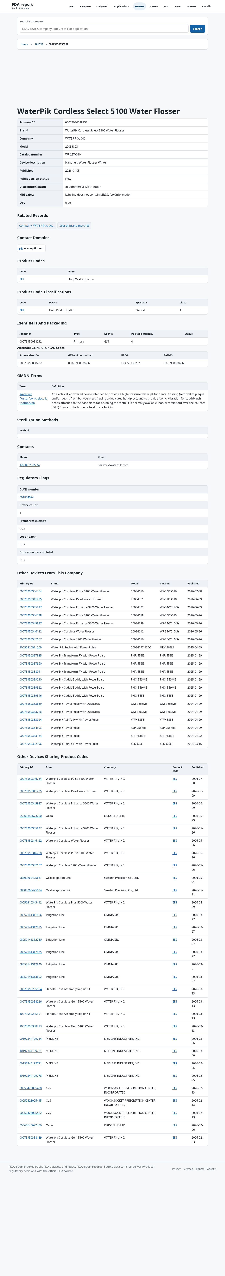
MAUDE (191, 6)
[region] (112, 275)
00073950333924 (31, 720)
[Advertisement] (112, 78)
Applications (122, 6)
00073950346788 (31, 615)
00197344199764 (31, 1039)
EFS (22, 279)
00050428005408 (31, 1088)
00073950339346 (31, 696)
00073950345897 (31, 623)
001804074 (27, 497)
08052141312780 (31, 940)
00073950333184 (31, 736)
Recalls (206, 6)
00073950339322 (31, 687)
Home (24, 44)
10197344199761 (31, 1051)
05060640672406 (31, 1125)
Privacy (176, 1168)
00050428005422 (31, 1113)
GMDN (154, 6)
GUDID (139, 6)
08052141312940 (31, 964)
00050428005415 (31, 1100)
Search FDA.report (31, 21)
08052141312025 (31, 927)
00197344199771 (31, 1063)
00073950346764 (31, 591)
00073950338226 (31, 1001)
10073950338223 (31, 1026)
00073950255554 (31, 989)
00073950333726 (31, 712)
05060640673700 (31, 816)
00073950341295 (31, 599)
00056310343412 (31, 902)
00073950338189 (31, 1137)
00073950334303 (31, 728)
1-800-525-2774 (30, 465)
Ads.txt (211, 1168)
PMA (166, 6)
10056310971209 (31, 647)
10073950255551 (31, 1014)
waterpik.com (34, 248)
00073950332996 (31, 744)
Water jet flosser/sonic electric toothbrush (33, 398)
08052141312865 (31, 952)
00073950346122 (31, 631)
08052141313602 (31, 977)
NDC (71, 6)
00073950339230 (31, 679)
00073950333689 (31, 704)
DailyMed (102, 6)
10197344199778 (31, 1076)
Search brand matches (74, 226)
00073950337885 (31, 655)
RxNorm (85, 6)
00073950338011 (31, 671)
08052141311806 (31, 915)
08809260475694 (31, 890)
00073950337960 (31, 663)
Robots (200, 1168)
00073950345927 (31, 607)
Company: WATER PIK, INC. (36, 226)
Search (197, 29)
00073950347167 (31, 639)
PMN (178, 6)
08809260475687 (31, 878)
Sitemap (188, 1168)
